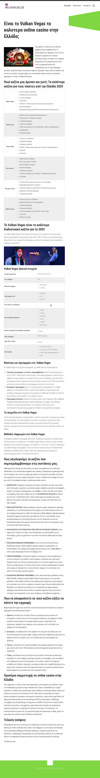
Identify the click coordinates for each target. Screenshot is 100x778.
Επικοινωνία (77, 6)
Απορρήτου (87, 6)
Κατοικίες (67, 6)
